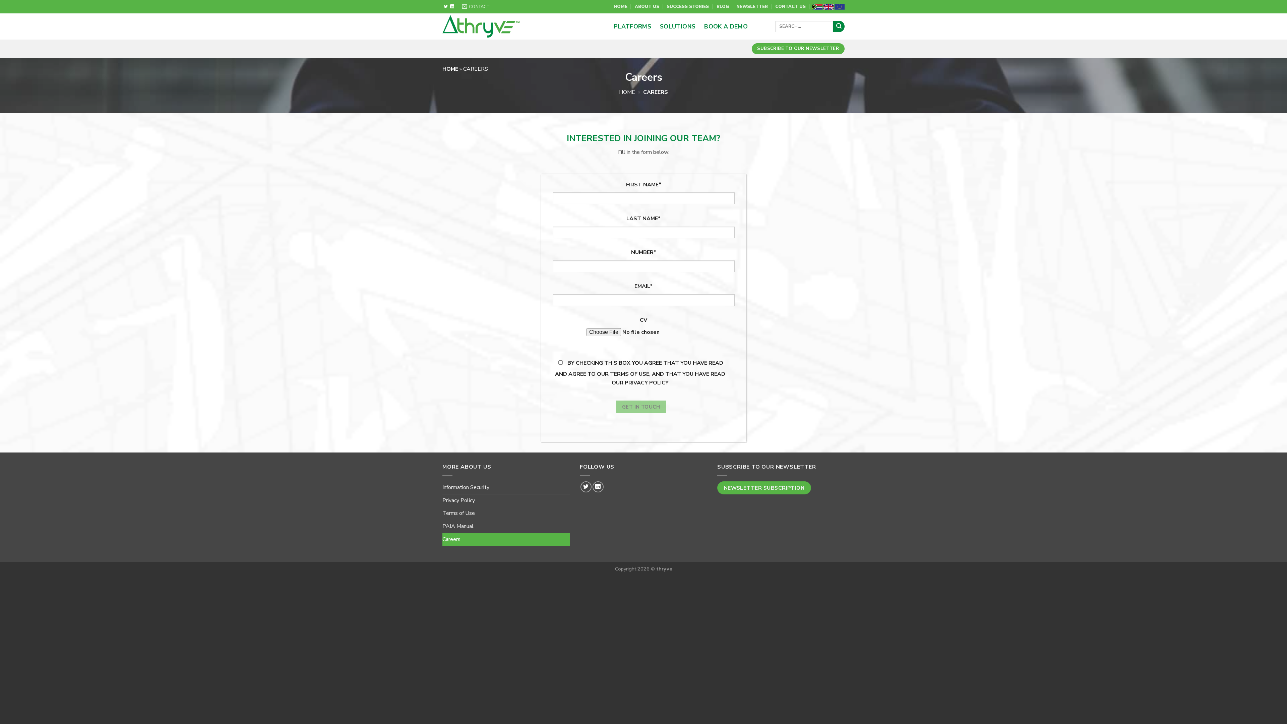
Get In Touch (641, 407)
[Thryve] (509, 26)
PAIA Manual (458, 526)
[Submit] (839, 26)
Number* (643, 252)
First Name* (643, 184)
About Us (647, 7)
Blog (723, 7)
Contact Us (790, 7)
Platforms (632, 26)
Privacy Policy (458, 500)
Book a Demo (726, 26)
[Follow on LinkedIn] (452, 6)
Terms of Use (458, 513)
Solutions (677, 26)
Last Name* (643, 218)
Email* (643, 286)
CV (643, 320)
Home (620, 7)
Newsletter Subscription (764, 487)
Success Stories (688, 7)
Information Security (465, 487)
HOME (450, 69)
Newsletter (752, 7)
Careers (451, 539)
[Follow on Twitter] (446, 6)
